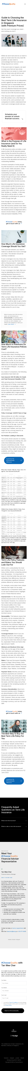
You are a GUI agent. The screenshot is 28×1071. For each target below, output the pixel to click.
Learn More (11, 324)
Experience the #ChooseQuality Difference (10, 460)
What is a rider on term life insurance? (11, 826)
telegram (18, 939)
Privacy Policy (8, 1005)
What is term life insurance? (8, 820)
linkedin (14, 939)
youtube (17, 1058)
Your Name (3, 980)
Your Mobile (4, 987)
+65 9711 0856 (22, 931)
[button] (25, 4)
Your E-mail (3, 995)
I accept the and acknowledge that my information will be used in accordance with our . (15, 1004)
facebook (6, 1058)
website (10, 939)
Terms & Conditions (13, 1002)
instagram (12, 1058)
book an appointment (17, 928)
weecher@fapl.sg (11, 931)
